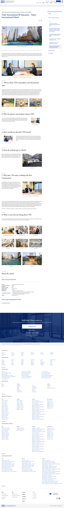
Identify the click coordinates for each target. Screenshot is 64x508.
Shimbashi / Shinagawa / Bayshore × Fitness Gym (49, 467)
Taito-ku (22, 355)
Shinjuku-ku (32, 352)
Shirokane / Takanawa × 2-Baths (26, 462)
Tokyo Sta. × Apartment (5, 436)
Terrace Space (34, 386)
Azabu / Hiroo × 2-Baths (25, 460)
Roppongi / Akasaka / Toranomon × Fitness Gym (48, 462)
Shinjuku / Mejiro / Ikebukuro (6, 377)
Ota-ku (3, 355)
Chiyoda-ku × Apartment (5, 410)
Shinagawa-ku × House (5, 414)
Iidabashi (51, 364)
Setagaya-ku (52, 352)
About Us (24, 498)
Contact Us (58, 1)
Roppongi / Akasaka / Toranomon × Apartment (8, 461)
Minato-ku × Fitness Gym (35, 400)
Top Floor (33, 389)
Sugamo (22, 363)
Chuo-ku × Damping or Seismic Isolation (37, 404)
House (2, 386)
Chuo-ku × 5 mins (49, 400)
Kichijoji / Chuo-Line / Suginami (26, 377)
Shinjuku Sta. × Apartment (5, 435)
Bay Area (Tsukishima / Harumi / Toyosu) (7, 375)
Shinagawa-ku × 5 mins (50, 405)
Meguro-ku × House (4, 416)
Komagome (32, 363)
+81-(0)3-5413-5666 (32, 333)
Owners (23, 492)
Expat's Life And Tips (51, 50)
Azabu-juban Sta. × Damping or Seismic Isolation (38, 431)
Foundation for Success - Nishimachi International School (55, 39)
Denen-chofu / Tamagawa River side (27, 376)
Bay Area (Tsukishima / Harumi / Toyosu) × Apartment (9, 471)
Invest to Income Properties (16, 495)
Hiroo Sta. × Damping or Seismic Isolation (37, 434)
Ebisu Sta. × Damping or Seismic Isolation (37, 436)
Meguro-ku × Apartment (5, 415)
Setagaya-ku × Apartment (5, 417)
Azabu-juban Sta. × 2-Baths (20, 429)
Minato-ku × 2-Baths (19, 400)
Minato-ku (3, 352)
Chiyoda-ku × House (4, 411)
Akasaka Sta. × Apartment (5, 434)
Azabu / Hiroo (3, 371)
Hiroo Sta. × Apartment (5, 430)
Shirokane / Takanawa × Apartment (6, 462)
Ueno (51, 363)
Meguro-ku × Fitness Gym (35, 415)
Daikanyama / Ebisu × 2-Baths (26, 467)
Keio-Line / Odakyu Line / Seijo (46, 377)
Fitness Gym (49, 385)
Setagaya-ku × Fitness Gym (36, 417)
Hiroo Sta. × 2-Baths (19, 430)
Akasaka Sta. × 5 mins (50, 434)
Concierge (48, 386)
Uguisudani (42, 363)
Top (49, 21)
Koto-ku (12, 355)
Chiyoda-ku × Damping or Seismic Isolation (38, 411)
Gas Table (18, 386)
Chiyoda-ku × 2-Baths (20, 405)
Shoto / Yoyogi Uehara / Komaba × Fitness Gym (48, 472)
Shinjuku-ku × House (4, 409)
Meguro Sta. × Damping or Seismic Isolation (38, 451)
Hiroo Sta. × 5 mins (49, 430)
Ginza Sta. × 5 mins (50, 437)
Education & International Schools (53, 17)
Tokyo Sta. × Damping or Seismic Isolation (38, 446)
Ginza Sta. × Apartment (5, 437)
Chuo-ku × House (4, 404)
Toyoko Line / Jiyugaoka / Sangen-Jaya (47, 375)
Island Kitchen (19, 385)
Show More (3, 367)
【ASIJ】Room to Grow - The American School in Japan (53, 43)
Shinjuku (22, 362)
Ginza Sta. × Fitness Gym (35, 447)
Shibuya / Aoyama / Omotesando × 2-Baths (28, 465)
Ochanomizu (32, 364)
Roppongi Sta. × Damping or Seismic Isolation (38, 429)
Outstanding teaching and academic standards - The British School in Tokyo (55, 35)
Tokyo (2, 359)
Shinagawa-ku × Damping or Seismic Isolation (38, 414)
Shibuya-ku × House (4, 406)
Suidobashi (42, 364)
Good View (33, 390)
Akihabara (12, 364)
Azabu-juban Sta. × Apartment (6, 429)
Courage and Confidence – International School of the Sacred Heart (54, 24)
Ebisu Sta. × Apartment (5, 431)
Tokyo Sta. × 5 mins (50, 436)
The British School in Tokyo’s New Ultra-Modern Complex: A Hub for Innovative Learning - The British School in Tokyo (54, 30)
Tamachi (41, 359)
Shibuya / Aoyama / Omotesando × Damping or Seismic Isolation (51, 471)
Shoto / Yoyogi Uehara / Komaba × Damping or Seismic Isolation (51, 473)
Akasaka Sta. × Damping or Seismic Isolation (38, 441)
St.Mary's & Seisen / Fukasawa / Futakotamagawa (9, 376)
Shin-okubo (32, 362)
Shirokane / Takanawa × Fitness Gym (47, 465)
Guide (49, 13)
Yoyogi (12, 362)
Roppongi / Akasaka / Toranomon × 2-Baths (28, 461)
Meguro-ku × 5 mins (50, 406)
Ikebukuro (3, 363)
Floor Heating (19, 390)
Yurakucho (12, 359)
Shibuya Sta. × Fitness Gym (36, 437)
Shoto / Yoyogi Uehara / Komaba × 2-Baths (28, 466)
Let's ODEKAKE (50, 53)
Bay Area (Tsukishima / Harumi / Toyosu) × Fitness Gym (49, 482)
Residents (24, 496)
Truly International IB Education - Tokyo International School (54, 47)
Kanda (22, 364)
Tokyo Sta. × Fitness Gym (35, 445)
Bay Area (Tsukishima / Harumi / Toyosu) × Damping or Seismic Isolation (52, 483)
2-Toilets (18, 389)
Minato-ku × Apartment (5, 400)
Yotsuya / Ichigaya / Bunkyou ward (46, 376)
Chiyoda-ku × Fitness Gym (35, 410)
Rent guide (3, 498)
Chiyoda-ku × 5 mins (50, 404)
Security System (34, 391)
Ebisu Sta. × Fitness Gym (35, 435)
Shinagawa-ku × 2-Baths (20, 406)
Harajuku (3, 362)
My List (62, 2)
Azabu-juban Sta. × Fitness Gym (36, 430)
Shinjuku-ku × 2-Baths (20, 404)
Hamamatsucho (33, 359)
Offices (23, 494)
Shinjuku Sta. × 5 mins (50, 435)
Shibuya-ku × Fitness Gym (35, 405)
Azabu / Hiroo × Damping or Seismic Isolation (48, 461)
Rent (2, 492)
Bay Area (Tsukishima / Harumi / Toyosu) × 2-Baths (29, 471)
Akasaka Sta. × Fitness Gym (36, 440)
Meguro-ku (41, 352)
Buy (12, 492)
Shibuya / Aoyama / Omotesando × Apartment (8, 465)
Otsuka (12, 363)
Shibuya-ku (22, 352)
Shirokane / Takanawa (45, 371)
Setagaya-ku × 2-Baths (20, 409)
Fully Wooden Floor (19, 391)
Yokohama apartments (5, 495)
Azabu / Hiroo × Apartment (5, 460)
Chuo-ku (12, 352)
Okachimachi (3, 364)
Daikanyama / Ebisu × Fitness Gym (47, 477)
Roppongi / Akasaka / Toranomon (26, 371)
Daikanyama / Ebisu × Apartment (6, 467)
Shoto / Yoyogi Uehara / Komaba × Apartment (8, 466)
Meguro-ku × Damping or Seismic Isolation (38, 416)
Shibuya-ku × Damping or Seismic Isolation (38, 406)
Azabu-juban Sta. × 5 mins (50, 429)
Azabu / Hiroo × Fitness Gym (46, 460)
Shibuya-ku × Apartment (5, 405)
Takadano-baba (42, 362)
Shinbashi (22, 359)
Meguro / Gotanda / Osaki (25, 375)
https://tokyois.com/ (15, 295)
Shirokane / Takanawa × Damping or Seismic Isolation (49, 466)
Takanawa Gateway (53, 359)
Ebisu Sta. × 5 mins (49, 431)
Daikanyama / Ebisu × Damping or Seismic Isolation (49, 476)
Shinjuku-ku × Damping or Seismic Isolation (38, 409)
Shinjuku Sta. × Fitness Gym (36, 442)
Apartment (3, 385)
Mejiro (51, 362)
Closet (33, 385)
